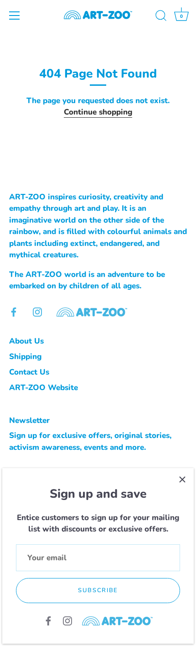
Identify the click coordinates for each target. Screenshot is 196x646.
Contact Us (29, 372)
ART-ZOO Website (43, 387)
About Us (26, 341)
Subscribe (98, 590)
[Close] (182, 479)
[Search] (161, 17)
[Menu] (15, 15)
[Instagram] (67, 620)
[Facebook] (48, 620)
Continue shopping (98, 112)
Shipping (25, 356)
